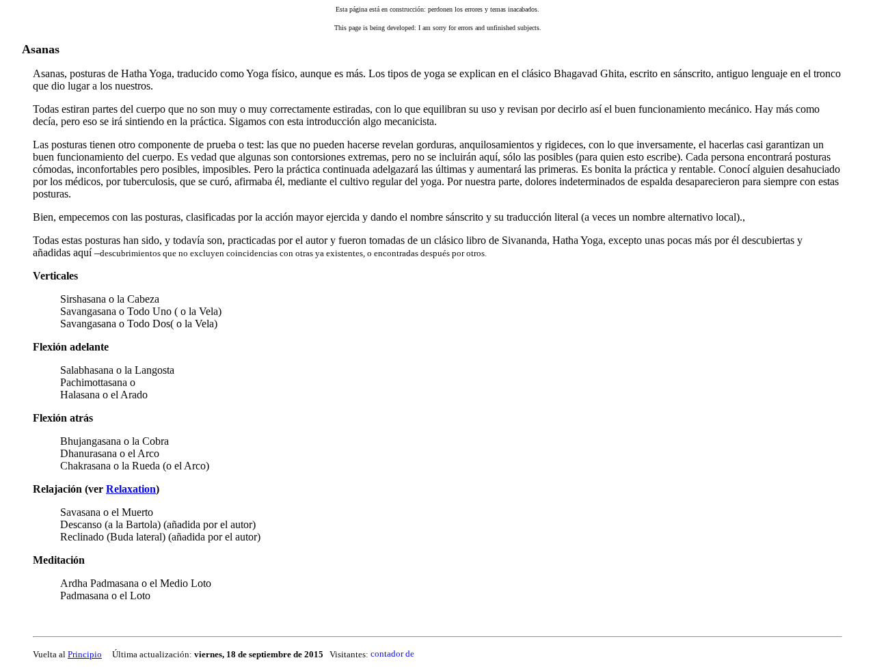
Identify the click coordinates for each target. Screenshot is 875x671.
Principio (85, 654)
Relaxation (131, 489)
